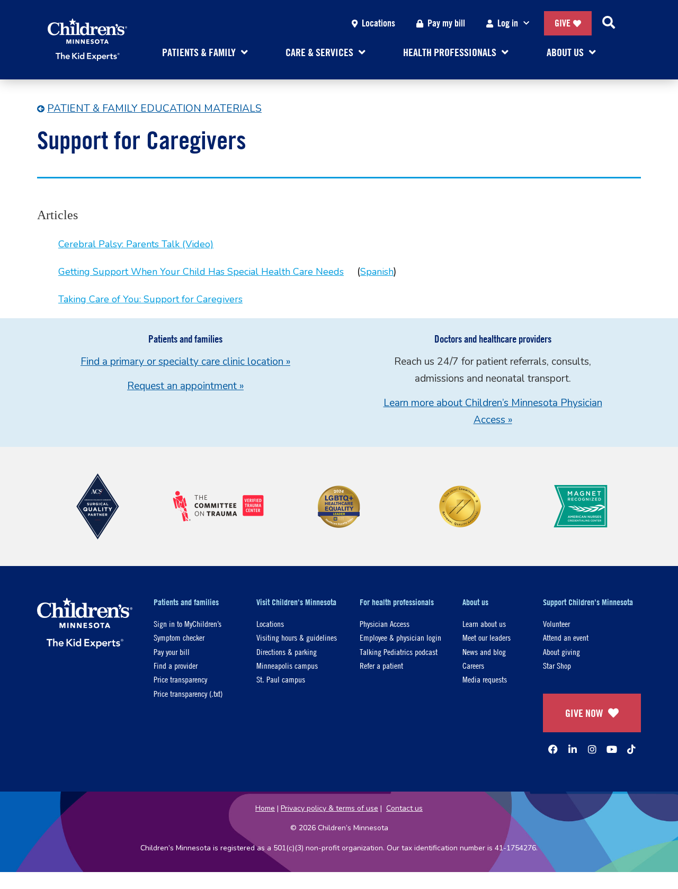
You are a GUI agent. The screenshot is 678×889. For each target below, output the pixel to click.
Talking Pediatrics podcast (399, 651)
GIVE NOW (584, 713)
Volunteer (556, 623)
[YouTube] (612, 749)
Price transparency (180, 679)
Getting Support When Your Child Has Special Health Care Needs (201, 271)
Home (265, 808)
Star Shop (557, 665)
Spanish (377, 271)
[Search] (608, 23)
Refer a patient (381, 665)
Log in (507, 23)
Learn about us (484, 623)
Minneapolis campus (287, 665)
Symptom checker (179, 637)
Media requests (484, 679)
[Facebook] (553, 749)
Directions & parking (286, 651)
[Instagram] (592, 749)
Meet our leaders (486, 637)
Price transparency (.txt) (188, 693)
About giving (561, 651)
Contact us (404, 808)
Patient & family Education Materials (154, 108)
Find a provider (176, 665)
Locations (378, 23)
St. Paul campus (280, 679)
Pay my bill (446, 23)
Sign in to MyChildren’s (187, 623)
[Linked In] (572, 749)
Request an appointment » (185, 386)
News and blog (484, 651)
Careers (473, 665)
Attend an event (565, 637)
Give (562, 23)
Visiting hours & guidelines (296, 637)
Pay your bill (172, 651)
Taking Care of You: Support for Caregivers (150, 299)
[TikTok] (631, 749)
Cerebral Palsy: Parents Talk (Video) (135, 244)
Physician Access (384, 623)
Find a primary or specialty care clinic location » (185, 362)
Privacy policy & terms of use (329, 808)
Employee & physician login (400, 637)
